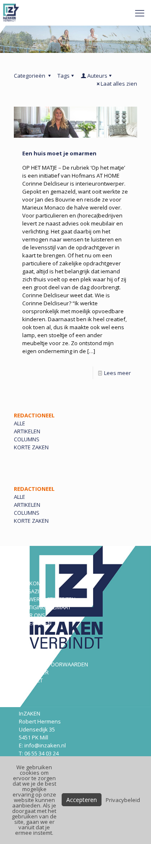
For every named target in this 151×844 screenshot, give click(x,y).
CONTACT (31, 680)
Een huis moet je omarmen (59, 153)
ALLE (19, 423)
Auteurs (97, 75)
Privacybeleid (123, 800)
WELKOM (30, 583)
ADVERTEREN (35, 623)
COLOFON (31, 656)
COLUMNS (26, 439)
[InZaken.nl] (12, 12)
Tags (63, 75)
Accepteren (81, 800)
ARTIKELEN (27, 431)
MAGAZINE (32, 591)
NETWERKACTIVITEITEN (47, 599)
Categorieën (30, 75)
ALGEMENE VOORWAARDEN (53, 664)
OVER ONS (32, 615)
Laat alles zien (119, 83)
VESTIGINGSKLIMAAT (45, 607)
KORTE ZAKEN (31, 447)
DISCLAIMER (34, 672)
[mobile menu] (140, 12)
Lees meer (117, 373)
